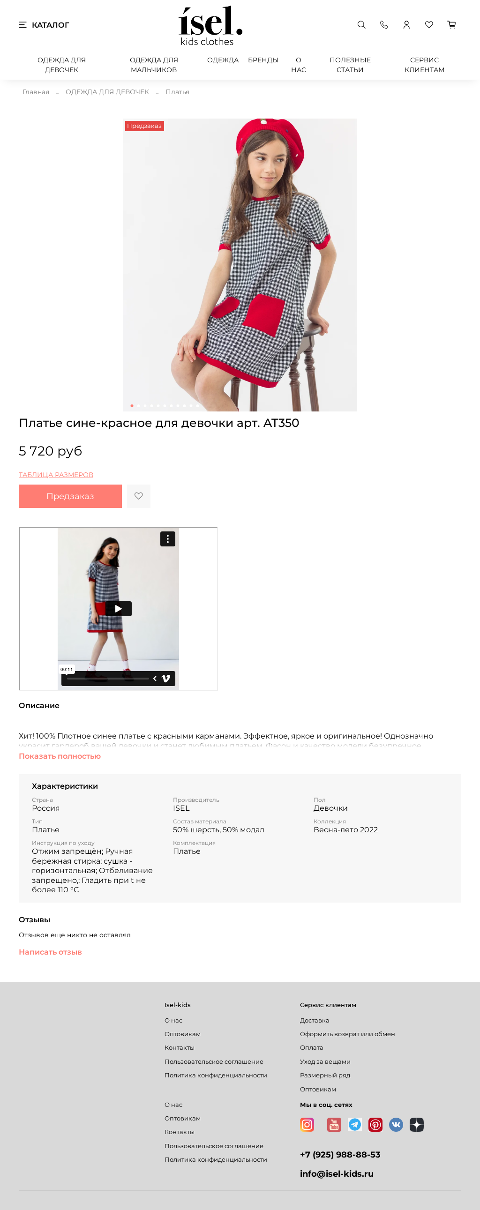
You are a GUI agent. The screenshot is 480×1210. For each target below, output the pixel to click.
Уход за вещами (325, 1061)
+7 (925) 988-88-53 (340, 1154)
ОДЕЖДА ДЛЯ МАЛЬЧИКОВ (154, 65)
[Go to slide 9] (184, 405)
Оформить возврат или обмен (347, 1034)
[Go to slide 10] (191, 405)
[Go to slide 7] (171, 405)
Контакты (180, 1047)
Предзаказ (70, 496)
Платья (177, 92)
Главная (35, 92)
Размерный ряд (325, 1075)
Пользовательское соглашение (214, 1061)
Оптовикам (183, 1034)
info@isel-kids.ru (337, 1173)
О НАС (298, 65)
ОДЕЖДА (223, 60)
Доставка (315, 1020)
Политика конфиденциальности (216, 1075)
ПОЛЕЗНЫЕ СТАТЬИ (350, 65)
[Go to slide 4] (151, 405)
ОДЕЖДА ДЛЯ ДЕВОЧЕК (62, 65)
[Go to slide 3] (145, 405)
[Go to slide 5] (158, 405)
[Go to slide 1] (132, 405)
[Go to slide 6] (165, 405)
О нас (173, 1020)
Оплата (311, 1047)
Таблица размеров (56, 475)
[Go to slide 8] (178, 405)
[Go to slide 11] (197, 405)
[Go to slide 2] (138, 405)
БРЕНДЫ (263, 60)
